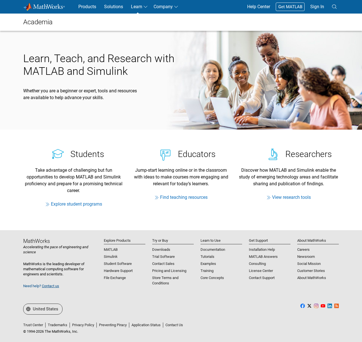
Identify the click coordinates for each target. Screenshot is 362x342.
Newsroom (306, 256)
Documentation (213, 249)
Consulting (257, 264)
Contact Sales (163, 264)
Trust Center (33, 325)
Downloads (161, 249)
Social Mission (309, 264)
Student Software (118, 264)
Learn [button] (136, 6)
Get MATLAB (290, 6)
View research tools (291, 197)
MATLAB (111, 249)
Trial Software (163, 256)
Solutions (113, 6)
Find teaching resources (184, 197)
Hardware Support (118, 271)
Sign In (317, 6)
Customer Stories (311, 271)
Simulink (111, 256)
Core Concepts (212, 278)
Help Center (258, 6)
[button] (334, 7)
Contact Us (174, 325)
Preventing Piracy (113, 325)
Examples (208, 264)
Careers (303, 249)
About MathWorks (311, 278)
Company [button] (163, 6)
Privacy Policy (83, 325)
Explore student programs (76, 204)
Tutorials (207, 256)
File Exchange (115, 278)
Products (87, 6)
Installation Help (262, 249)
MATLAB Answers (263, 256)
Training (207, 271)
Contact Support (262, 278)
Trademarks (57, 325)
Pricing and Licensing (169, 271)
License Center (261, 271)
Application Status (146, 325)
